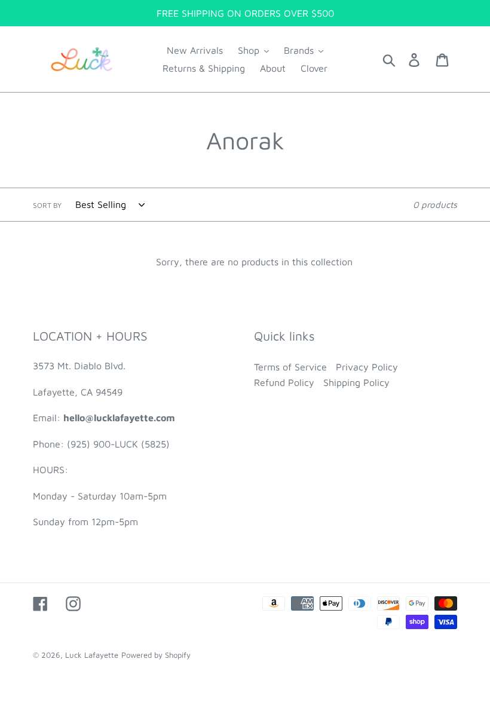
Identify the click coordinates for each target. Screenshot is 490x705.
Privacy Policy (367, 366)
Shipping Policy (356, 382)
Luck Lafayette (91, 655)
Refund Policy (284, 382)
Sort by (47, 205)
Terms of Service (290, 366)
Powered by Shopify (156, 655)
